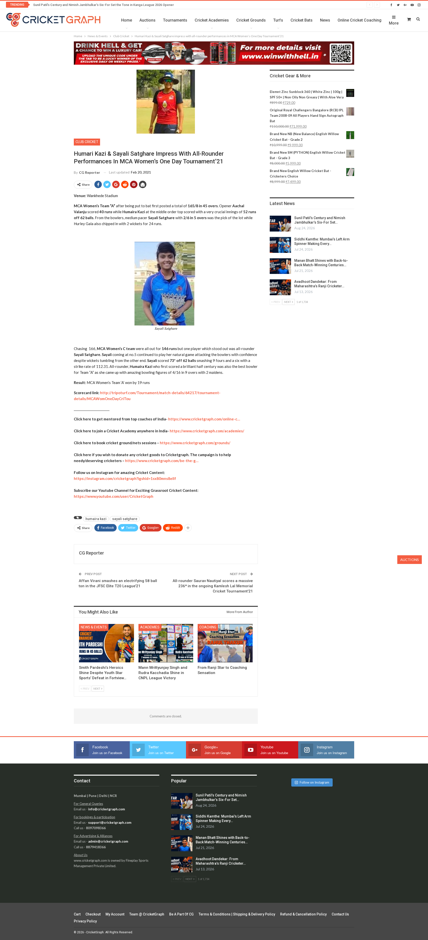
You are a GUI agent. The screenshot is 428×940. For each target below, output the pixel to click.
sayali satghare (124, 519)
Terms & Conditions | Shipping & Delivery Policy (237, 914)
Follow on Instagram (314, 782)
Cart (77, 914)
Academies (150, 627)
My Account (115, 914)
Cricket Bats (302, 20)
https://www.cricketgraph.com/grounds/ (195, 443)
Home (126, 20)
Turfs (278, 20)
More (394, 23)
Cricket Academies (212, 20)
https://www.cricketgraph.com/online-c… (204, 419)
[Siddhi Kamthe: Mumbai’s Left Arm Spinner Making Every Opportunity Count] (280, 245)
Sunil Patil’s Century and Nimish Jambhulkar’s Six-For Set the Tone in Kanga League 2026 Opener (103, 5)
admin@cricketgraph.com (108, 841)
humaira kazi (96, 519)
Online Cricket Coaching (359, 20)
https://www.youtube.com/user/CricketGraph (113, 496)
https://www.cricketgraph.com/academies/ (207, 431)
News (325, 20)
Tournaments (175, 20)
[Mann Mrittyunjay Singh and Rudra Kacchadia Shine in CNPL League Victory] (165, 643)
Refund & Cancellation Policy (303, 914)
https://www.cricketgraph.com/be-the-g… (161, 460)
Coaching (207, 627)
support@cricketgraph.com (109, 822)
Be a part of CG (181, 914)
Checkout (93, 914)
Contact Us (340, 914)
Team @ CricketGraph (146, 914)
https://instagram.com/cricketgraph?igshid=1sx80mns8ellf (125, 478)
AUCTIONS (409, 560)
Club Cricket (87, 142)
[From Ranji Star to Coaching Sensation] (225, 643)
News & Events (94, 627)
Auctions (147, 20)
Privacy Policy (85, 921)
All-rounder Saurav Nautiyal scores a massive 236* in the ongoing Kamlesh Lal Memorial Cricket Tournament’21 (213, 586)
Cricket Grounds (251, 20)
